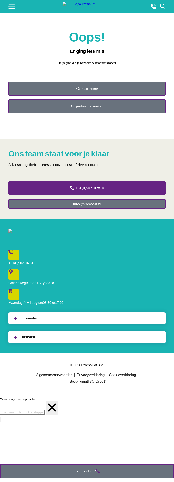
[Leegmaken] (52, 408)
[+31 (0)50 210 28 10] (153, 6)
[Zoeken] (163, 6)
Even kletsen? (85, 471)
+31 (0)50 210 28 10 (90, 188)
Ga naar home (87, 88)
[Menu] (11, 6)
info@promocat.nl (87, 204)
